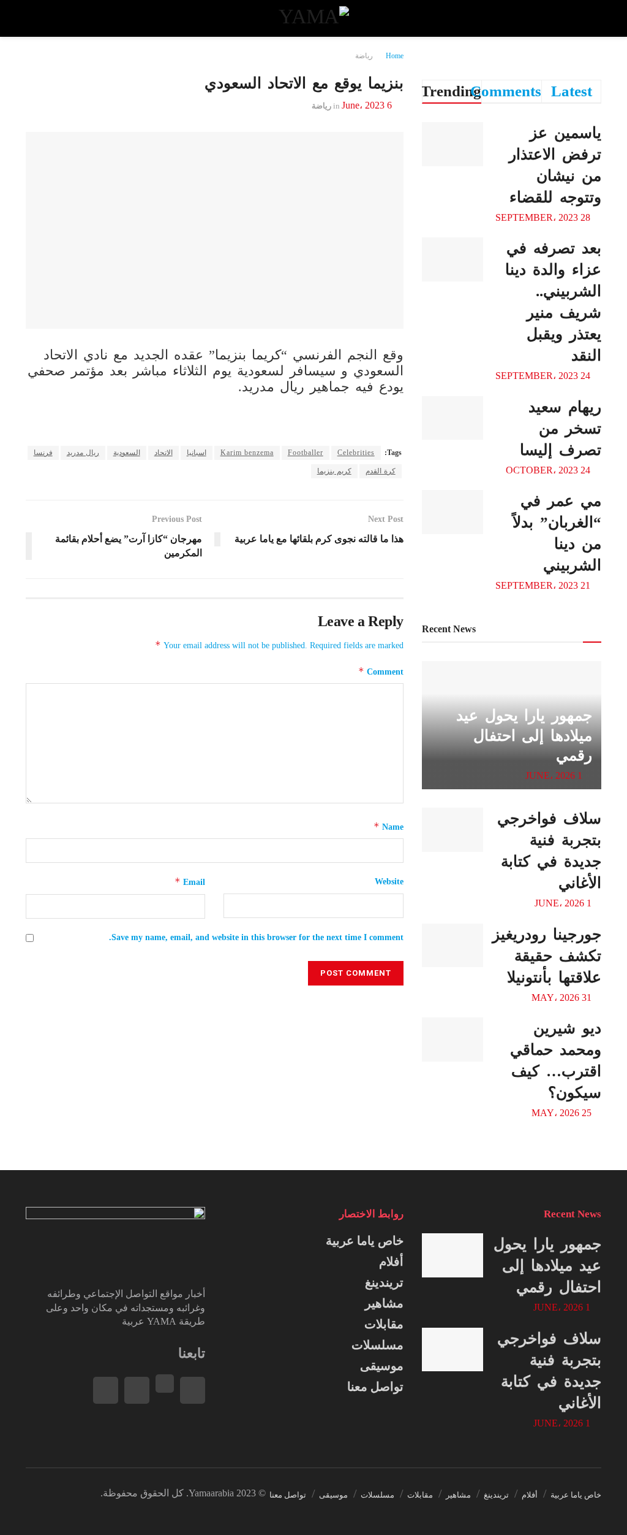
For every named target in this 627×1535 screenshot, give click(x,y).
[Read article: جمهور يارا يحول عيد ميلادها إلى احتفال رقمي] (452, 1255)
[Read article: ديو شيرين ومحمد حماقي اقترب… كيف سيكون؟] (452, 1039)
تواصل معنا (375, 1386)
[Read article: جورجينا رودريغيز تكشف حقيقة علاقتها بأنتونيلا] (452, 946)
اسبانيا (196, 452)
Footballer (305, 452)
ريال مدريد (83, 452)
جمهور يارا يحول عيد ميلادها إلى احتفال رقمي (524, 735)
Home (395, 56)
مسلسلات (377, 1345)
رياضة (364, 56)
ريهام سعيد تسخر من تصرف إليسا (560, 428)
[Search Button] (37, 18)
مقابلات (384, 1324)
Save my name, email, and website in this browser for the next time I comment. (256, 937)
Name (389, 826)
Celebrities (356, 452)
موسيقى (382, 1365)
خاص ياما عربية (365, 1240)
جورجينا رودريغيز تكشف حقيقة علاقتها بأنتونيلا (546, 956)
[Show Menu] (590, 18)
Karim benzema (247, 452)
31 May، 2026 (562, 997)
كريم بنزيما (334, 471)
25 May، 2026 (562, 1113)
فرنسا (43, 452)
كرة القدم (381, 471)
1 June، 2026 (555, 775)
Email (190, 881)
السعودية (126, 452)
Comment (381, 671)
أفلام (391, 1261)
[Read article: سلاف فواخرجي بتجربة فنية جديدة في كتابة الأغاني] (452, 830)
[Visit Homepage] (313, 18)
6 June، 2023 (367, 105)
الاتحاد (163, 452)
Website (389, 881)
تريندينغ (384, 1282)
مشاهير (384, 1303)
